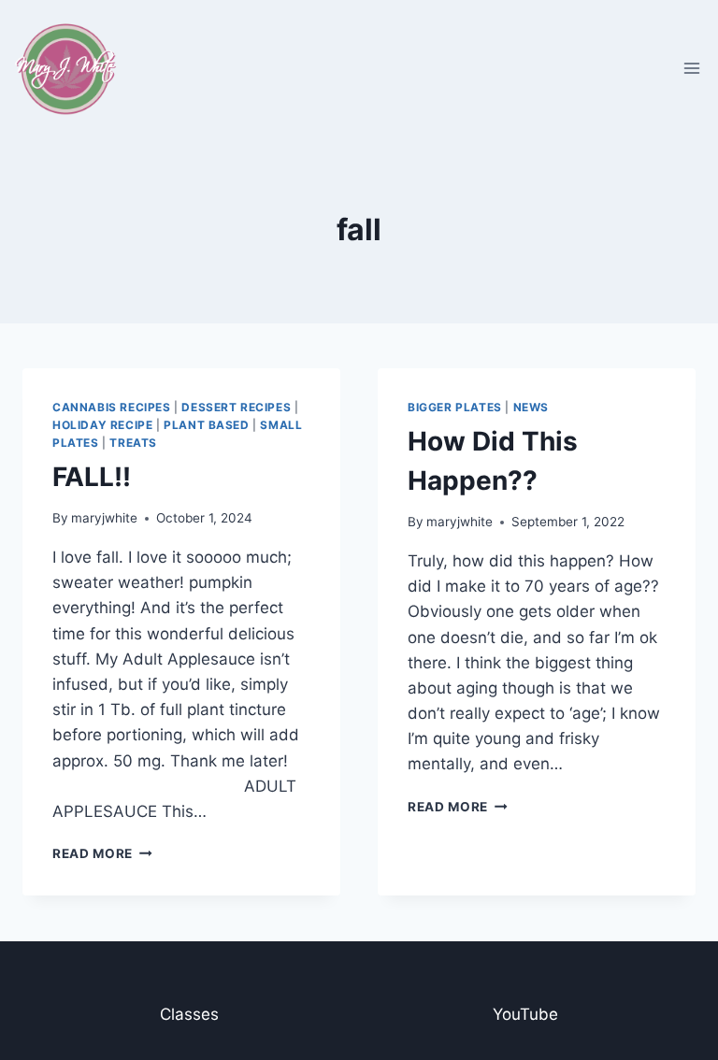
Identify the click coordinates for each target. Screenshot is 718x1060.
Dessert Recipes (236, 407)
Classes (189, 1014)
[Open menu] (691, 67)
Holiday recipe (102, 425)
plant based (207, 425)
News (531, 407)
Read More (102, 853)
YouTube (525, 1014)
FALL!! (91, 477)
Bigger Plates (455, 407)
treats (133, 443)
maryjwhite (104, 517)
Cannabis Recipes (111, 407)
